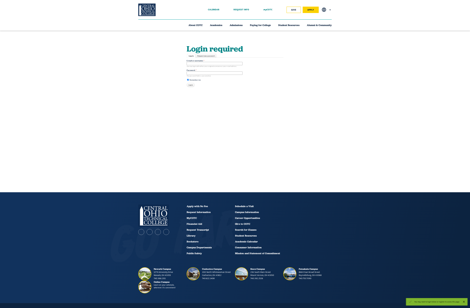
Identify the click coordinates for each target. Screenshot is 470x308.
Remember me (195, 80)
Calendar (213, 10)
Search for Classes (246, 229)
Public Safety (194, 253)
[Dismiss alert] (464, 302)
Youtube (150, 232)
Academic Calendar (246, 241)
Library (191, 235)
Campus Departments (199, 247)
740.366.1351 (160, 278)
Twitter (166, 232)
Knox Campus (257, 269)
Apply (310, 10)
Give (293, 10)
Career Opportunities (247, 218)
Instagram (158, 232)
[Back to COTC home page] (152, 10)
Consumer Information (248, 247)
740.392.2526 (256, 278)
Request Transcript (198, 229)
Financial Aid (194, 223)
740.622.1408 (208, 278)
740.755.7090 (305, 278)
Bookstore (193, 241)
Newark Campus (162, 269)
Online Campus (162, 282)
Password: (191, 70)
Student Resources (246, 235)
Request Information (199, 212)
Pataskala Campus (308, 269)
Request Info (241, 10)
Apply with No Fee (197, 206)
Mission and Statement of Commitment (257, 253)
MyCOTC (192, 218)
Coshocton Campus (212, 269)
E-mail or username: (195, 61)
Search (330, 10)
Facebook (141, 232)
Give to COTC (242, 223)
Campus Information (247, 212)
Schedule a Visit (244, 206)
